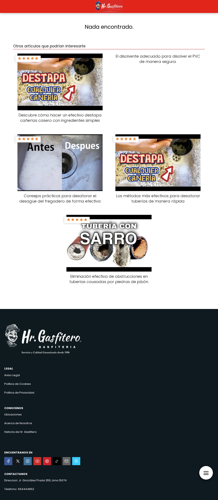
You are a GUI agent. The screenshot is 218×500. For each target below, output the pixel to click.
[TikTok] (57, 461)
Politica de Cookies (17, 384)
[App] (76, 461)
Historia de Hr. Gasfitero (20, 432)
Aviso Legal (12, 375)
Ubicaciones (13, 414)
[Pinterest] (47, 461)
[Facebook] (8, 461)
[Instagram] (28, 461)
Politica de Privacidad (19, 393)
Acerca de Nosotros (18, 423)
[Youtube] (37, 461)
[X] (18, 461)
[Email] (67, 461)
